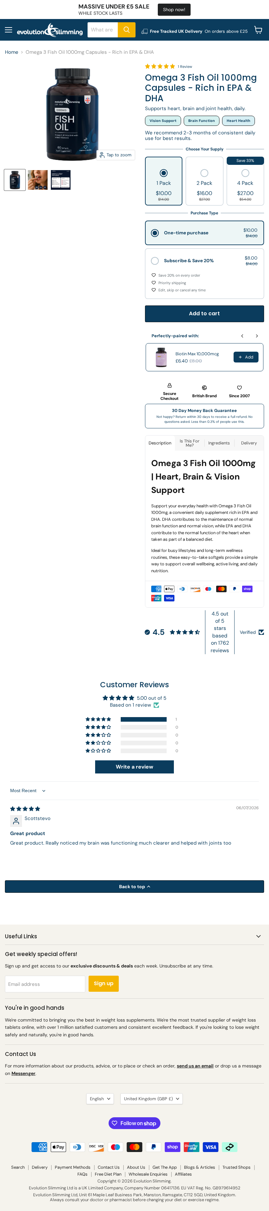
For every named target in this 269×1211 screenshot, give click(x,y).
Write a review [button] (134, 766)
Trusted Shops (236, 1167)
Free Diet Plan (108, 1174)
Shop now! (174, 9)
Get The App (165, 1167)
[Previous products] (242, 336)
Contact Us (109, 1167)
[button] (164, 186)
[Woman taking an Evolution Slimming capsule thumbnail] (37, 179)
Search (18, 1167)
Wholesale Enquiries (148, 1174)
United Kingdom (148, 1099)
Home (11, 52)
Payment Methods (73, 1167)
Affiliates (183, 1174)
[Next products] (257, 336)
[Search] (126, 29)
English (97, 1099)
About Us (136, 1167)
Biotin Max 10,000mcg (197, 354)
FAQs (82, 1174)
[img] (25, 809)
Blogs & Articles (199, 1167)
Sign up (104, 983)
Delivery (40, 1167)
